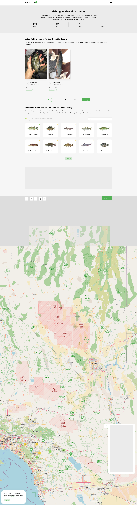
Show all (68, 158)
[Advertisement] (68, 178)
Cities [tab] (76, 100)
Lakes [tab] (58, 100)
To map (86, 99)
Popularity (32, 120)
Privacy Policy (10, 496)
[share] (26, 199)
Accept (6, 500)
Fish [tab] (49, 100)
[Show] (70, 454)
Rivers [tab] (67, 100)
